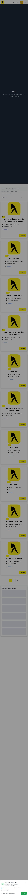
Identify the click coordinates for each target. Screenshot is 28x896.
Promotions (5, 890)
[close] (25, 883)
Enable (24, 893)
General (4, 888)
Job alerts (18, 888)
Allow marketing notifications (9, 893)
